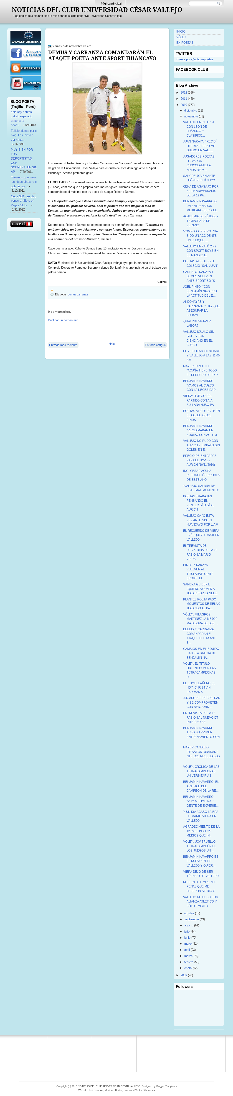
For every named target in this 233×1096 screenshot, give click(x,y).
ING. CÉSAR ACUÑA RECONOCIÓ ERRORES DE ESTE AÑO (201, 475)
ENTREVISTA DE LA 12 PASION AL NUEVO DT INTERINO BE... (200, 717)
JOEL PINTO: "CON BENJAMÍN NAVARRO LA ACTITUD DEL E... (200, 291)
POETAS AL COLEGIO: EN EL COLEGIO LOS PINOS (201, 415)
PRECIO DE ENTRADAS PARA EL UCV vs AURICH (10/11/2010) (200, 460)
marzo (188, 956)
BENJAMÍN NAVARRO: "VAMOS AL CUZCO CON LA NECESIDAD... (200, 385)
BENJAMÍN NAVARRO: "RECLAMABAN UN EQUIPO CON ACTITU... (201, 430)
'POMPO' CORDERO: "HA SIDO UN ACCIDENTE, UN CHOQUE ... (200, 236)
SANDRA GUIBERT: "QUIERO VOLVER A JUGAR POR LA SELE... (201, 589)
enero (188, 968)
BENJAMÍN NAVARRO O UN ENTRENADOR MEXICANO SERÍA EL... (201, 206)
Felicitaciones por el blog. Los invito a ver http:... (24, 135)
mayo (188, 943)
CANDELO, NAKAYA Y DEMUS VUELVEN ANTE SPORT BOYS (199, 276)
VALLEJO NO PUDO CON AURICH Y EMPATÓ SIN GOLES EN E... (201, 445)
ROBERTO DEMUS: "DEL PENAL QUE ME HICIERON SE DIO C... (200, 886)
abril (187, 949)
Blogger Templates (166, 1086)
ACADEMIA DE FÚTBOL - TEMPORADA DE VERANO (200, 221)
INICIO (180, 31)
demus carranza (78, 294)
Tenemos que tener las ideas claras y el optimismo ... (24, 182)
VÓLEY (181, 37)
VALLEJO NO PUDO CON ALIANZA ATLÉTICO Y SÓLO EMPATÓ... (200, 901)
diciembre (190, 110)
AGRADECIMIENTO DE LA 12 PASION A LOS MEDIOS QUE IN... (201, 831)
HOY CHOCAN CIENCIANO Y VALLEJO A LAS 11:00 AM (201, 355)
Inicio (111, 344)
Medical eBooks (113, 1090)
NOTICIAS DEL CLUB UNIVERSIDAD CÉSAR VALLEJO (97, 10)
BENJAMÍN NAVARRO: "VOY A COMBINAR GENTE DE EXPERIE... (201, 801)
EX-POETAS (184, 42)
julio (187, 931)
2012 (184, 92)
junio (187, 937)
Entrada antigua (155, 345)
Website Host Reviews (90, 1090)
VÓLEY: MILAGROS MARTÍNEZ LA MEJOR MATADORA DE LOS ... (200, 619)
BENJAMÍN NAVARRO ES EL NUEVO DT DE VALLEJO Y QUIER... (200, 861)
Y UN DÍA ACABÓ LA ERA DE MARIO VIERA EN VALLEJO (200, 816)
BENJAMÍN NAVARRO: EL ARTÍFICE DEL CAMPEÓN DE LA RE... (201, 786)
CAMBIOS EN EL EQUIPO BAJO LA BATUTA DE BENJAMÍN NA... (201, 653)
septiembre (191, 919)
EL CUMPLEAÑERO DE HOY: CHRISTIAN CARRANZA (199, 688)
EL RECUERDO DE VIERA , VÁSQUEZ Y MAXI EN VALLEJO (201, 535)
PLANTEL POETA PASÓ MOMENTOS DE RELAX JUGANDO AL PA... (201, 604)
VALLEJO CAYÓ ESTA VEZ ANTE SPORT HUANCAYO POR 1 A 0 (200, 520)
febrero (188, 962)
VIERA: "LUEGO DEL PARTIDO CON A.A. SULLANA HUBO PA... (200, 400)
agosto (188, 925)
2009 (184, 975)
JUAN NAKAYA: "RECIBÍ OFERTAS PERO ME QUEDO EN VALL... (200, 146)
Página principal (111, 3)
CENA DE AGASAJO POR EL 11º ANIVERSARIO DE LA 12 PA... (200, 191)
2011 (184, 98)
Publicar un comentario (63, 320)
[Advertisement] (101, 331)
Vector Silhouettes (145, 1090)
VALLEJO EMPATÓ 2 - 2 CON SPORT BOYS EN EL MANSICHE (200, 251)
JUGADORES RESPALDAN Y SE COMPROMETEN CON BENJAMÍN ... (201, 702)
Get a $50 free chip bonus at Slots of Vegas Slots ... (23, 201)
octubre (189, 913)
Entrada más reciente (63, 345)
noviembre (191, 116)
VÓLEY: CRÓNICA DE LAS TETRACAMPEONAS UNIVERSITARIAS (201, 771)
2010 (184, 105)
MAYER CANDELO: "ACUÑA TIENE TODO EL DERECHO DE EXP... (201, 370)
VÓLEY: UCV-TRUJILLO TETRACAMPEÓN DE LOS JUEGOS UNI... (199, 846)
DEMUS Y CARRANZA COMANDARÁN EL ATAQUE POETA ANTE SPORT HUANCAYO (102, 55)
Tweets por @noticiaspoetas (194, 59)
